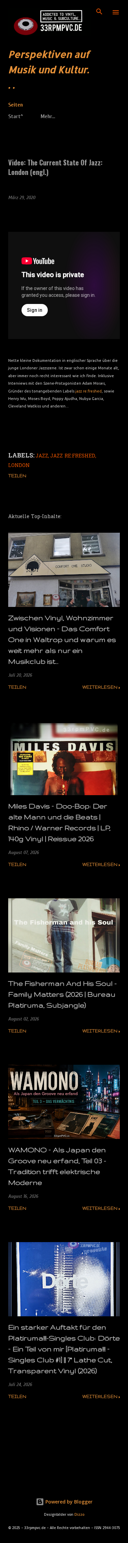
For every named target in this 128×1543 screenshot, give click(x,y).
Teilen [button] (17, 475)
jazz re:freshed (88, 391)
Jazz (41, 456)
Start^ (15, 116)
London (19, 465)
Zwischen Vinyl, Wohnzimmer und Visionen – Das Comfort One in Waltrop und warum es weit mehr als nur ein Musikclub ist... (62, 639)
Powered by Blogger (68, 1501)
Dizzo (79, 1514)
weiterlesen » (101, 687)
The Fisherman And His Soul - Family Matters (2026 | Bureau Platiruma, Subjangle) (62, 994)
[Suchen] (99, 12)
